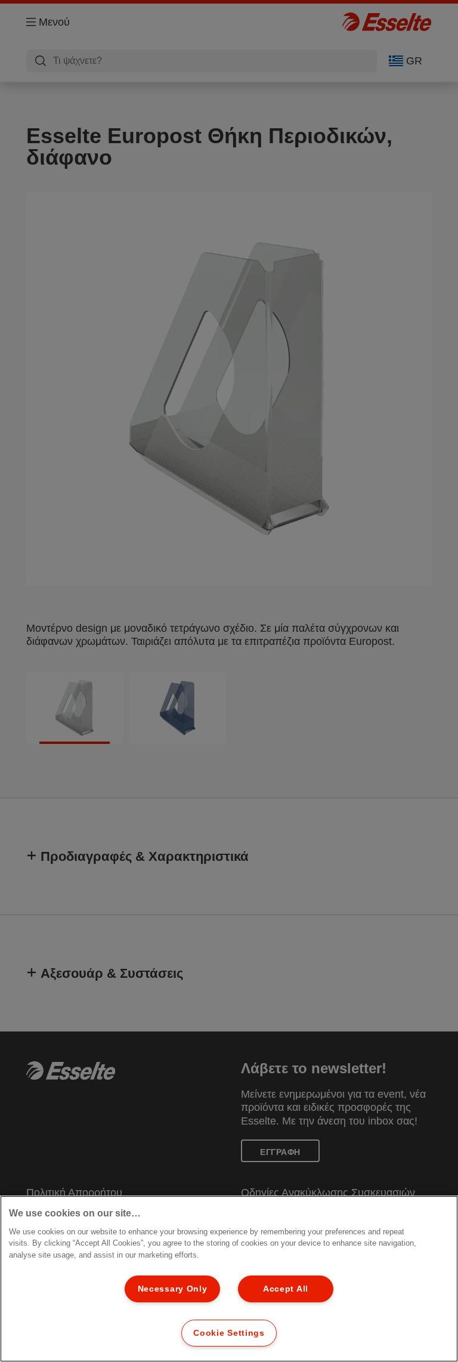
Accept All (285, 1288)
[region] (229, 1279)
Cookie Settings (229, 1333)
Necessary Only (173, 1288)
